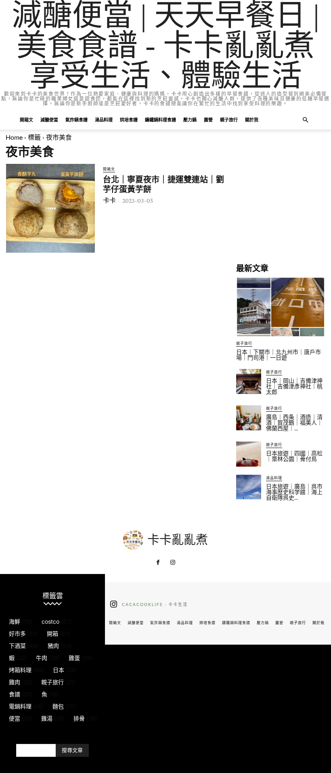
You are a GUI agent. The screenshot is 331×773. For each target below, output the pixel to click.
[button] (305, 120)
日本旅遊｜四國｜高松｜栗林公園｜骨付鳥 (294, 456)
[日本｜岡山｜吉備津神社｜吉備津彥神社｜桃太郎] (248, 381)
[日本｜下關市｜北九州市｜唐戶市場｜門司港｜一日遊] (280, 307)
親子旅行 (229, 120)
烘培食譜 (129, 120)
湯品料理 (104, 120)
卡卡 (109, 200)
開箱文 (26, 120)
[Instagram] (173, 562)
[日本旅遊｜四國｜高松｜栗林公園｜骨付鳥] (248, 454)
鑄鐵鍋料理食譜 (160, 120)
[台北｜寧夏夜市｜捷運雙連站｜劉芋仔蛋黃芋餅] (50, 208)
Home (14, 137)
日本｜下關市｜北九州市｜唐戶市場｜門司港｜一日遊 (278, 355)
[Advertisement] (280, 204)
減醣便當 (49, 120)
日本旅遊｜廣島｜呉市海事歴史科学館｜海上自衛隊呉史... (294, 492)
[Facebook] (158, 562)
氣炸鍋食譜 (76, 120)
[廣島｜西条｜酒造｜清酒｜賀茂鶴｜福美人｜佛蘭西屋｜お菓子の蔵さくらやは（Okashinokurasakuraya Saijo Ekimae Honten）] (248, 417)
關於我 (251, 120)
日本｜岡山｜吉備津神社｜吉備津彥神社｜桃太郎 (294, 386)
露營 (208, 120)
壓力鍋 (190, 120)
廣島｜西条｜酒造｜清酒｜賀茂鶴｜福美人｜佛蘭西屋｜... (294, 423)
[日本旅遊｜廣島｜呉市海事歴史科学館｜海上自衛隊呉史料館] (248, 487)
